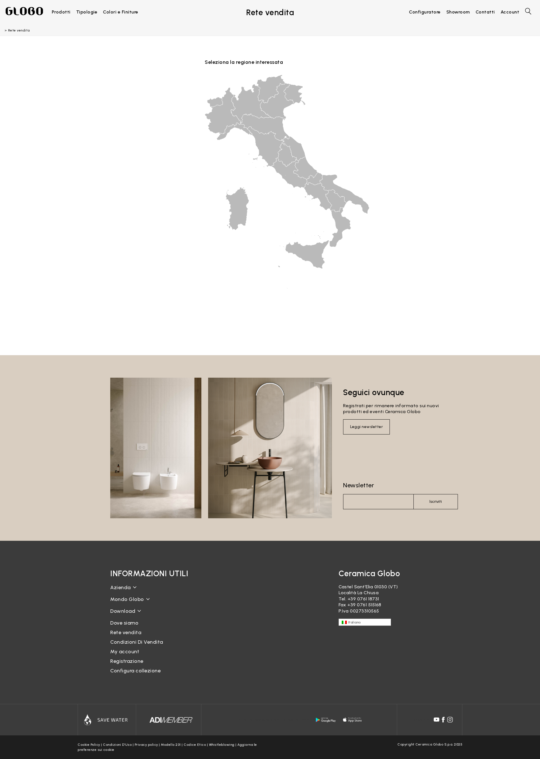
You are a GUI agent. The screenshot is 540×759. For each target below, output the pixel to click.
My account (124, 651)
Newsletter (358, 485)
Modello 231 (171, 745)
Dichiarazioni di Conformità (140, 620)
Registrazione (126, 661)
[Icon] (107, 720)
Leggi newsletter (366, 426)
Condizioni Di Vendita (136, 642)
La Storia (120, 591)
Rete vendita (125, 632)
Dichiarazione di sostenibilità (142, 603)
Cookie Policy (89, 745)
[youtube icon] (436, 719)
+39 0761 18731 (363, 599)
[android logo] (325, 720)
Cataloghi (121, 615)
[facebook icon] (443, 719)
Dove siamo (124, 623)
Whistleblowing (222, 745)
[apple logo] (352, 720)
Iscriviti (435, 501)
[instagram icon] (450, 719)
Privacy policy (146, 745)
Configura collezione (135, 671)
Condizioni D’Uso (117, 745)
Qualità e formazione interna (142, 613)
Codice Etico (195, 745)
